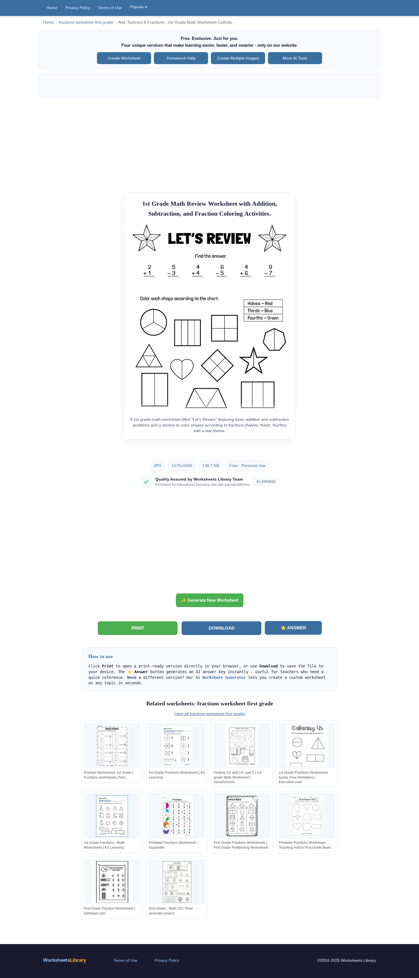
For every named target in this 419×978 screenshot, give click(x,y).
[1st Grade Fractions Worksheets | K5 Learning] (177, 746)
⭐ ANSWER (293, 627)
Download (222, 628)
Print (137, 628)
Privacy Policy (77, 7)
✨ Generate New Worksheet (209, 600)
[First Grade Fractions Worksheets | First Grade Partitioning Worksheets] (242, 816)
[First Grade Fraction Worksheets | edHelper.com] (112, 882)
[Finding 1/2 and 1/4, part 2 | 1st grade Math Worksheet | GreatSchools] (242, 746)
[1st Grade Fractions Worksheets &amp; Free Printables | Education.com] (307, 746)
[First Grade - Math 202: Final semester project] (177, 882)
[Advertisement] (209, 142)
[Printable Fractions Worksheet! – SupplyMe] (177, 816)
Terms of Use (110, 7)
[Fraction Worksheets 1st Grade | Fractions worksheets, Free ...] (112, 746)
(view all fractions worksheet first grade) (209, 713)
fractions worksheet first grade (86, 22)
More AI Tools (295, 58)
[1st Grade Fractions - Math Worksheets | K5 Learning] (112, 816)
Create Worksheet (124, 58)
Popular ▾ (138, 7)
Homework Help (181, 58)
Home (51, 7)
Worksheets (64, 960)
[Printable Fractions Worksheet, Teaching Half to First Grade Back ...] (307, 816)
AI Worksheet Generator (221, 677)
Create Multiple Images (238, 58)
